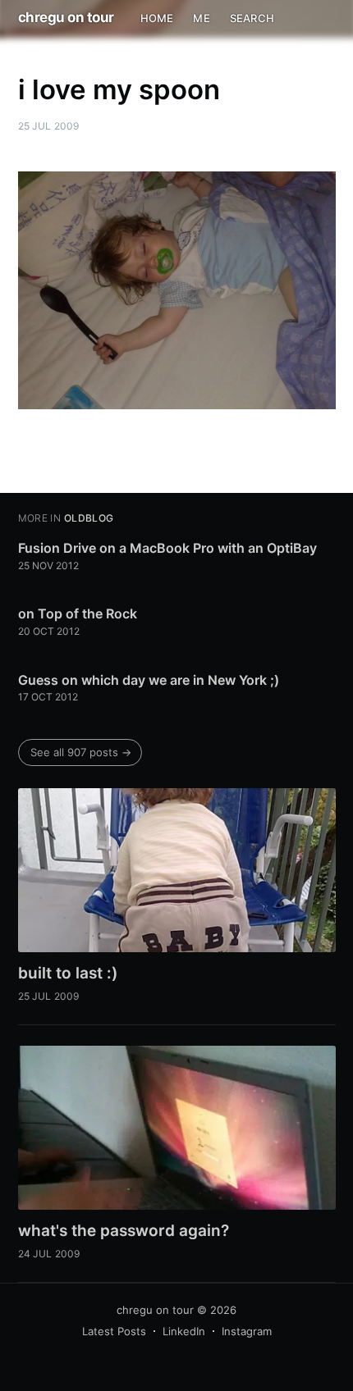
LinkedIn (184, 1331)
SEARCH (252, 18)
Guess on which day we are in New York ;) (148, 680)
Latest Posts (114, 1331)
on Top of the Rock (77, 613)
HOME (157, 18)
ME (201, 18)
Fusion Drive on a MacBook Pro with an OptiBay (167, 548)
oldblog (89, 518)
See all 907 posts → (80, 752)
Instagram (247, 1331)
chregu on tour (66, 17)
